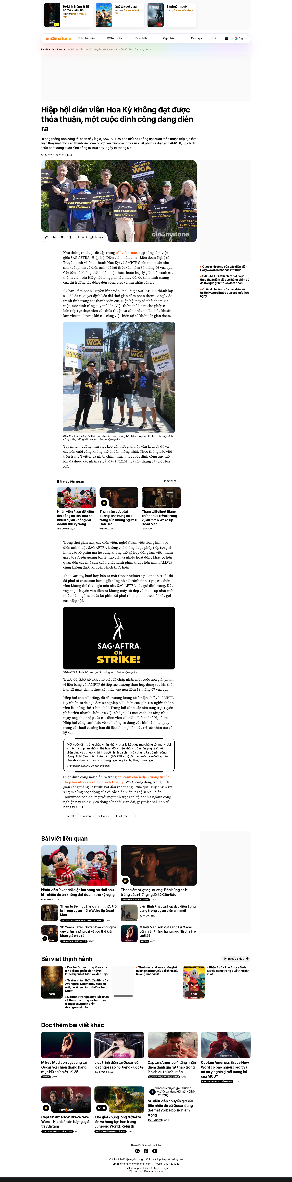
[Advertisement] (146, 77)
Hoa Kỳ (170, 10)
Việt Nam (67, 13)
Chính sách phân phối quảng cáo (164, 1159)
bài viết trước (126, 253)
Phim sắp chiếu (234, 958)
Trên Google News (90, 237)
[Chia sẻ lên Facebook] (54, 237)
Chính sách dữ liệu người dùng (126, 1159)
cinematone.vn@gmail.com (135, 1163)
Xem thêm (169, 481)
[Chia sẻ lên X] (62, 237)
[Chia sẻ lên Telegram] (70, 237)
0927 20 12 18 (171, 1163)
